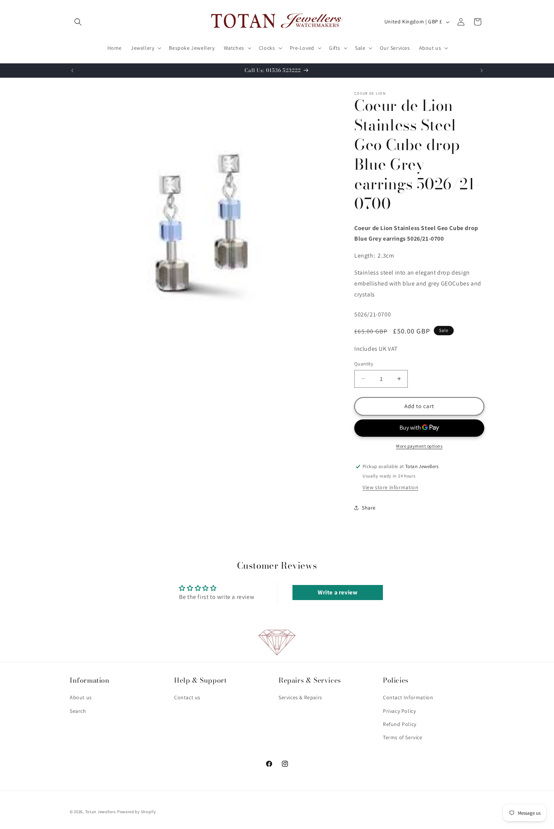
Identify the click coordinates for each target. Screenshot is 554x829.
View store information (390, 487)
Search (78, 711)
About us (81, 697)
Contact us (187, 697)
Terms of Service (402, 737)
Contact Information (408, 697)
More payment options (419, 446)
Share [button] (369, 507)
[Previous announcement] (72, 70)
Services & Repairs (300, 697)
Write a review (337, 592)
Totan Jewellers (100, 811)
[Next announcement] (481, 70)
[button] (78, 22)
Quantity (363, 364)
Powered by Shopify (136, 811)
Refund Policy (399, 724)
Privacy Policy (399, 711)
